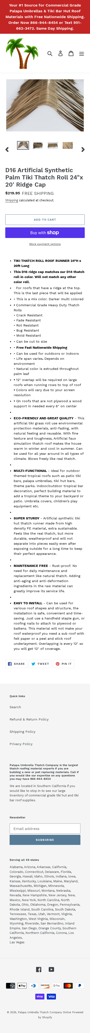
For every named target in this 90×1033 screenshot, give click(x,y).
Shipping (11, 200)
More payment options (45, 244)
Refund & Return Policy (29, 719)
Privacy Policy (21, 744)
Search (15, 707)
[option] (23, 146)
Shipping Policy (22, 732)
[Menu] (81, 53)
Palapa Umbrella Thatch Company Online (44, 1012)
